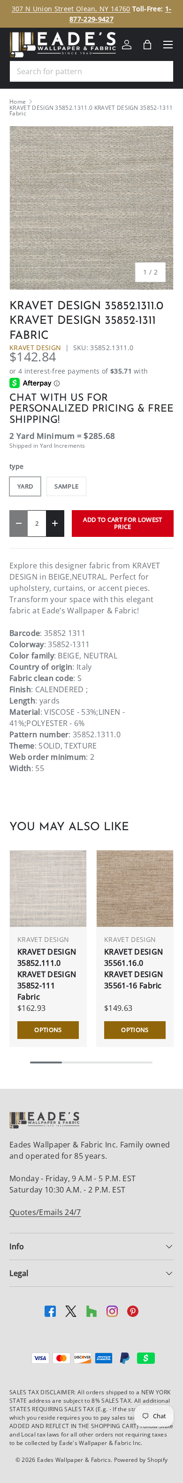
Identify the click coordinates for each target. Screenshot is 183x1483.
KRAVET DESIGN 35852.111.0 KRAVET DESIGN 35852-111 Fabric (46, 974)
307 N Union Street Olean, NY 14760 (71, 8)
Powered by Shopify (141, 1460)
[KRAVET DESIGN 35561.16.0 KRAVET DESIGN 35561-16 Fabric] (135, 888)
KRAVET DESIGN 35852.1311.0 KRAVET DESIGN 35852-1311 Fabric (91, 110)
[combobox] (91, 71)
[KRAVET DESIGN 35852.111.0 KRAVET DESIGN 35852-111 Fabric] (48, 888)
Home (17, 102)
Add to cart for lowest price (122, 523)
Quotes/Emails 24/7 (45, 1212)
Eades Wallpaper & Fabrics (74, 1460)
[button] (147, 44)
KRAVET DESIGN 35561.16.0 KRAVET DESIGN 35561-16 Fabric (133, 969)
